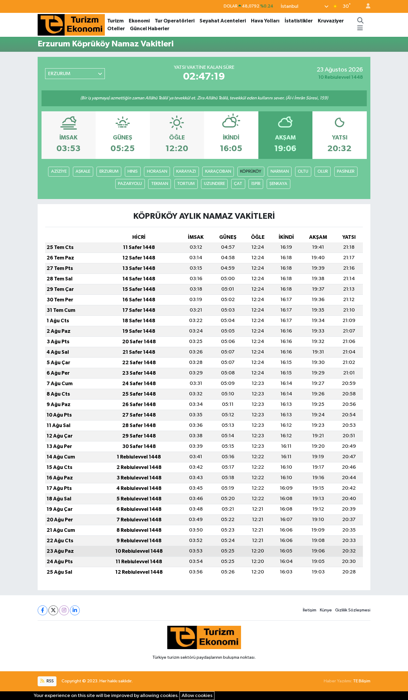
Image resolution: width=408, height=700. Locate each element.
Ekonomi (139, 20)
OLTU (303, 171)
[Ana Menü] (360, 29)
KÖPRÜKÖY (250, 171)
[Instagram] (64, 610)
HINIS (133, 171)
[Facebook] (42, 610)
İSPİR (255, 183)
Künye (326, 610)
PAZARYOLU (130, 183)
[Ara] (360, 21)
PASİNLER (346, 171)
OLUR (322, 171)
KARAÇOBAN (218, 171)
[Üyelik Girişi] (365, 6)
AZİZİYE (59, 171)
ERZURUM (109, 171)
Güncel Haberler (149, 28)
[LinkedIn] (75, 610)
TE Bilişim (361, 681)
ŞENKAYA (278, 183)
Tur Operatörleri (174, 20)
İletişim (309, 610)
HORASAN (157, 171)
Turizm (115, 20)
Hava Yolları (265, 20)
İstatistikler (299, 20)
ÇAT (238, 183)
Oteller (116, 28)
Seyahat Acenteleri (223, 20)
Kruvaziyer (331, 20)
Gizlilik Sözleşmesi (352, 610)
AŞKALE (83, 171)
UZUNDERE (214, 183)
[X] (53, 610)
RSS (50, 681)
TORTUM (186, 183)
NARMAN (280, 171)
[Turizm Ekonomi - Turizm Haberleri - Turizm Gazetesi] (71, 24)
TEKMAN (159, 183)
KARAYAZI (186, 171)
